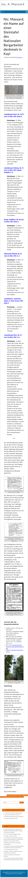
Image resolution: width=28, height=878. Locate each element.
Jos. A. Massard (12, 4)
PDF (5, 791)
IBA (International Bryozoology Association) (14, 816)
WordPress (22, 872)
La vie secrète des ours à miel (11, 849)
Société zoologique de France (11, 818)
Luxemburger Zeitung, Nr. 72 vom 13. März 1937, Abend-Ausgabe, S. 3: (13, 170)
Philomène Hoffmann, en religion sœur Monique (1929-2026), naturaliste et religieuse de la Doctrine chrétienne (13, 831)
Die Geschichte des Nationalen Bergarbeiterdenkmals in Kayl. (15, 646)
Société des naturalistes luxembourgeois (13, 813)
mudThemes (19, 873)
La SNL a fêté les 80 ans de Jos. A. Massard (17, 795)
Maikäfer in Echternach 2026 (11, 836)
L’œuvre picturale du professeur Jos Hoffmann (12, 796)
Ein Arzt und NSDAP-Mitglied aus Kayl (12, 834)
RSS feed (6, 826)
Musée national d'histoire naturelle (12, 814)
